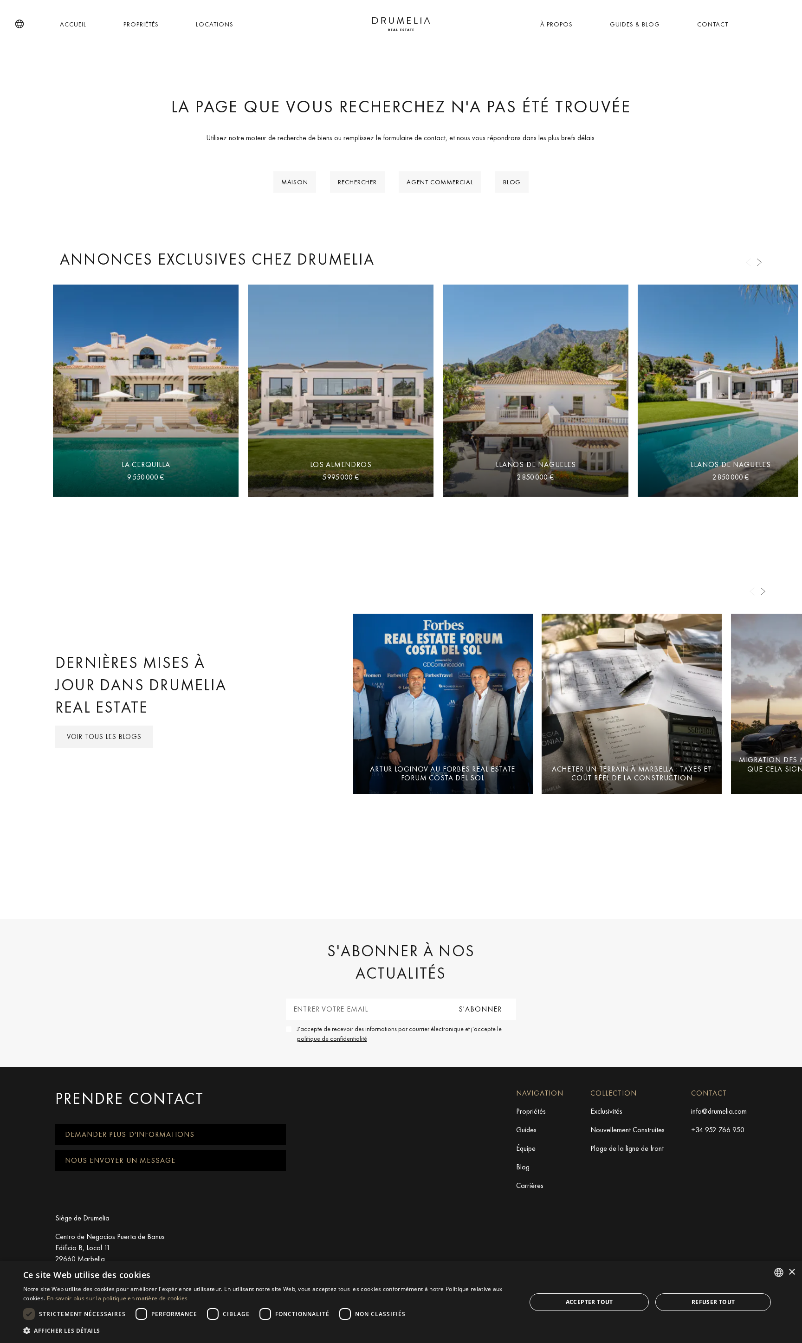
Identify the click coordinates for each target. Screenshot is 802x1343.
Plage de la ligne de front (627, 1148)
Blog (512, 182)
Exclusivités (606, 1111)
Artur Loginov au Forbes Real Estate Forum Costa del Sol (442, 773)
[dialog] (401, 1302)
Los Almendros (340, 464)
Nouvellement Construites (627, 1130)
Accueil (73, 24)
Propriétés (141, 24)
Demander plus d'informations (129, 1134)
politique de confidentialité (332, 1038)
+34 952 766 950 (717, 1130)
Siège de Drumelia (82, 1218)
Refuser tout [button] (713, 1302)
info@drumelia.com (719, 1111)
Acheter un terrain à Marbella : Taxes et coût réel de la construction (632, 773)
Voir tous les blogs (104, 736)
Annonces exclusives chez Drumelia (217, 259)
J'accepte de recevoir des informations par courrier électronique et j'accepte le (399, 1034)
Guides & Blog (635, 24)
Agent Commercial (440, 182)
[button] (19, 24)
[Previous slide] (748, 262)
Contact (712, 24)
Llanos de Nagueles (536, 464)
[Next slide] (759, 262)
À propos (556, 24)
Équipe (526, 1148)
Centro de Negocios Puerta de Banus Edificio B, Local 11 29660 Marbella (110, 1248)
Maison (294, 182)
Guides (526, 1130)
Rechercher (357, 182)
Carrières (529, 1185)
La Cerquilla (146, 464)
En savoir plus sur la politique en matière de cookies (117, 1298)
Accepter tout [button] (589, 1302)
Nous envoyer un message (120, 1160)
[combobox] (778, 1272)
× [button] (791, 1272)
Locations (214, 24)
